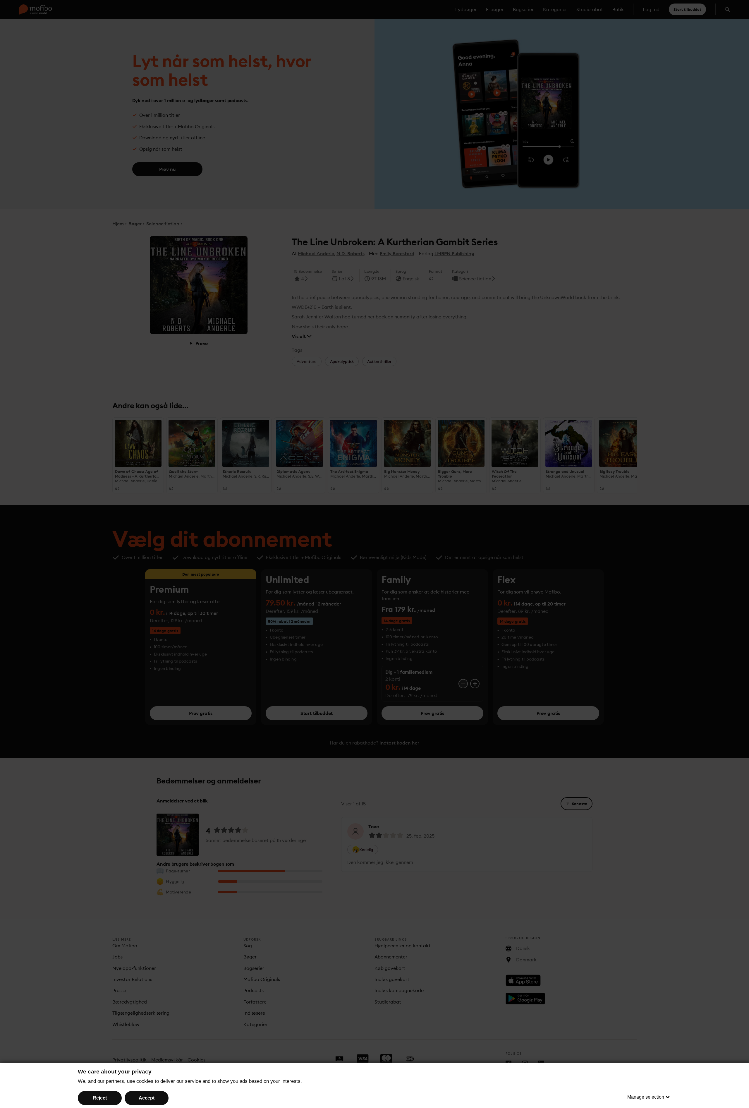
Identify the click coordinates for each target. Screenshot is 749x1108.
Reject (100, 1097)
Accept (146, 1097)
